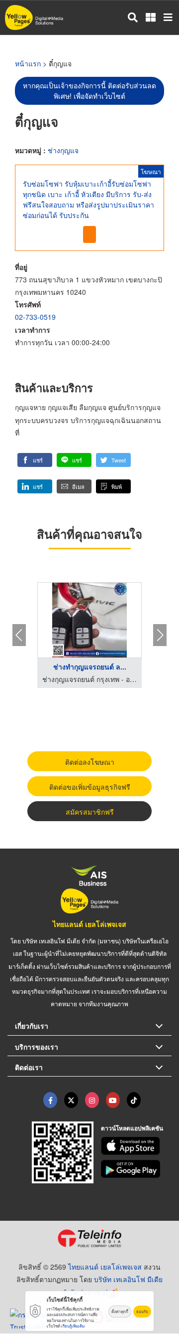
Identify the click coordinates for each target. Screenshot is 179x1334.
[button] (34, 460)
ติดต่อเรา (29, 1067)
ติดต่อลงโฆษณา (89, 762)
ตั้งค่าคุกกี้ (119, 1311)
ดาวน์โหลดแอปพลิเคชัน (132, 1127)
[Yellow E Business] (50, 1100)
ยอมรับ (142, 1311)
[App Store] (136, 1146)
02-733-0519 (35, 317)
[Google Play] (136, 1169)
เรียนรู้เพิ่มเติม (73, 1326)
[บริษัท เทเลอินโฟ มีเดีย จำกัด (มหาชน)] (89, 1238)
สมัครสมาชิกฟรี (90, 812)
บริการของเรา (36, 1047)
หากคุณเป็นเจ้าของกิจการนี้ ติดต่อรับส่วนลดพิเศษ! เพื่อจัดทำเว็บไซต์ (89, 90)
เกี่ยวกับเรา (31, 1026)
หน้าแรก (28, 63)
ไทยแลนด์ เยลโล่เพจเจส (89, 924)
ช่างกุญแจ (63, 150)
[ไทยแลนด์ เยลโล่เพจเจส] (71, 1100)
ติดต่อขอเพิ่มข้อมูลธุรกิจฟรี (89, 787)
